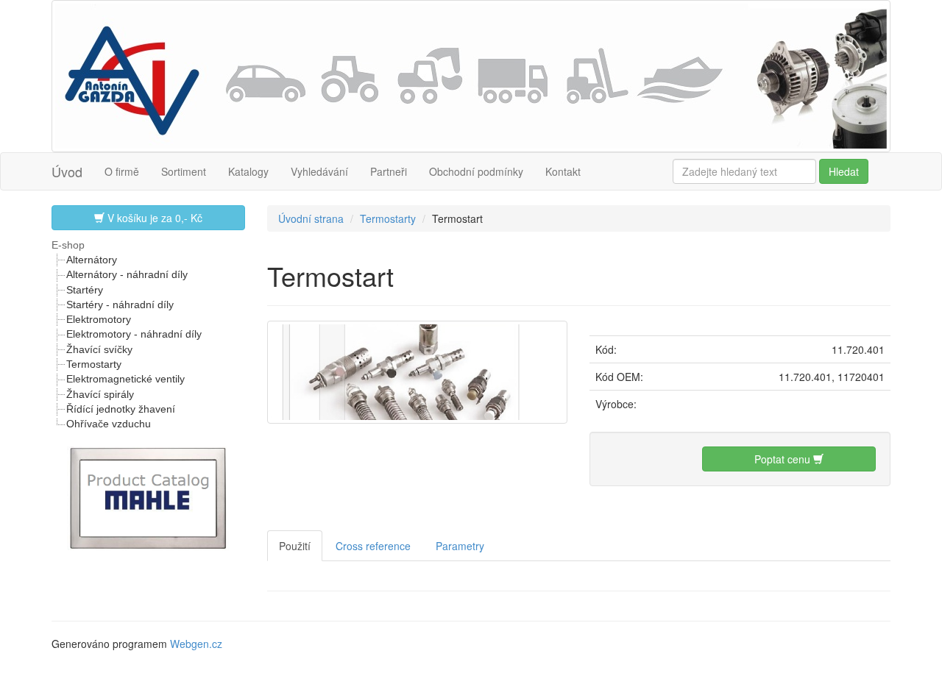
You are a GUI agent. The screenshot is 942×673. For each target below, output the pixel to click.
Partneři (388, 171)
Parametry (460, 545)
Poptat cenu (783, 459)
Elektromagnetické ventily (125, 379)
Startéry (84, 290)
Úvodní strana (311, 218)
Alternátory (91, 260)
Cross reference (373, 545)
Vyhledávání (319, 171)
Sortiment (183, 171)
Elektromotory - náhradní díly (134, 334)
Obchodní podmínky (476, 171)
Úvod (67, 171)
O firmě (122, 171)
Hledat (844, 171)
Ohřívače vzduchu (108, 424)
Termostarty (93, 364)
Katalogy (248, 171)
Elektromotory (98, 319)
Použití (295, 545)
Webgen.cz (196, 643)
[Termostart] (417, 370)
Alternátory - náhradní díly (127, 274)
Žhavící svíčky (99, 349)
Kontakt (563, 171)
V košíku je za (153, 217)
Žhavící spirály (100, 394)
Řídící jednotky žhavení (120, 409)
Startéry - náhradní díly (120, 304)
